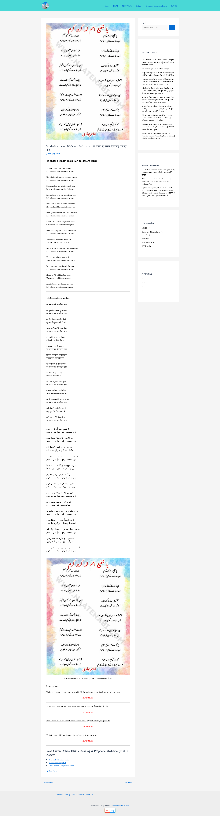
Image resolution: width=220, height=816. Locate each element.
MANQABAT (127, 5)
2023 (143, 286)
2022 (143, 290)
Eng (112, 810)
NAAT (115, 5)
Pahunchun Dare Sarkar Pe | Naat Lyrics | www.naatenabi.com (156, 179)
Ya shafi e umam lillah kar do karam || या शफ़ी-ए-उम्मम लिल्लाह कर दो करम (72, 735)
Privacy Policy (70, 794)
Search (144, 23)
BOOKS (174, 5)
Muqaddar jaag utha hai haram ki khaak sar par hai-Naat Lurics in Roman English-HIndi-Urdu (158, 73)
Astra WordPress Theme (121, 806)
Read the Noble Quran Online (59, 759)
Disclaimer (59, 794)
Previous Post (47, 782)
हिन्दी (107, 810)
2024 (143, 282)
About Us (89, 794)
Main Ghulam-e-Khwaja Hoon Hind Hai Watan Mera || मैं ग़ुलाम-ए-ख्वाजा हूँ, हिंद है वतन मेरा (78, 721)
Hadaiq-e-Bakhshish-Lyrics (156, 5)
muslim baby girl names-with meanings (155, 68)
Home (107, 5)
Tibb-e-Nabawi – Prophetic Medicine (61, 765)
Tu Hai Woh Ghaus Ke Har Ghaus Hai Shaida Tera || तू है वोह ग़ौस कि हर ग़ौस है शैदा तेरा (77, 706)
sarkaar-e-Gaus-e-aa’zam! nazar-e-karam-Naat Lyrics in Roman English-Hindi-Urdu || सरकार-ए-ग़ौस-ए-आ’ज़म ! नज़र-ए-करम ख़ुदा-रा (158, 99)
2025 (143, 278)
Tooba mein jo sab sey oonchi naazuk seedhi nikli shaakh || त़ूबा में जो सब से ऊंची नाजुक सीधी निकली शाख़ (83, 692)
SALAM (139, 5)
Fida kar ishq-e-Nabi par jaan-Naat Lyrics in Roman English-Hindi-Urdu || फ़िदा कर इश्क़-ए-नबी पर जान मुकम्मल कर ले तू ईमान (158, 117)
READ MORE (88, 698)
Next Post (130, 782)
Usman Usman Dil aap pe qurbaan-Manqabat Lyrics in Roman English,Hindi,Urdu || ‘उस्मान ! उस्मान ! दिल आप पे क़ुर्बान (158, 126)
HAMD (144, 238)
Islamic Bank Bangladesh (57, 762)
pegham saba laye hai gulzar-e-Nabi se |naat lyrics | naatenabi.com (157, 188)
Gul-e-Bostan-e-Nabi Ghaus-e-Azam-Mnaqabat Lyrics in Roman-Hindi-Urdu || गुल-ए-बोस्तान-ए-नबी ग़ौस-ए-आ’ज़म (158, 62)
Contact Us (80, 794)
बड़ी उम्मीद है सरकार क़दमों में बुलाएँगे (157, 173)
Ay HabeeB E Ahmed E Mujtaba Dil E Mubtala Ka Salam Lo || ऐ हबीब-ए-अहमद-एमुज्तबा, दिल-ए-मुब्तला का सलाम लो (158, 192)
